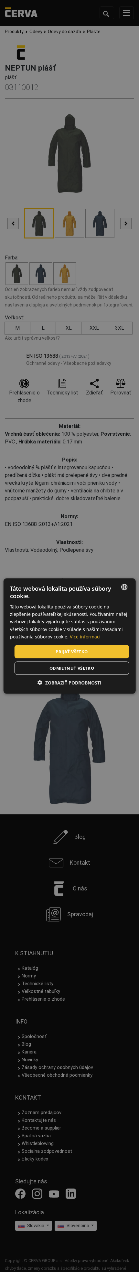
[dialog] (70, 636)
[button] (69, 683)
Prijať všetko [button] (72, 651)
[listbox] (124, 587)
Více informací (85, 636)
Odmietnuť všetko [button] (71, 668)
